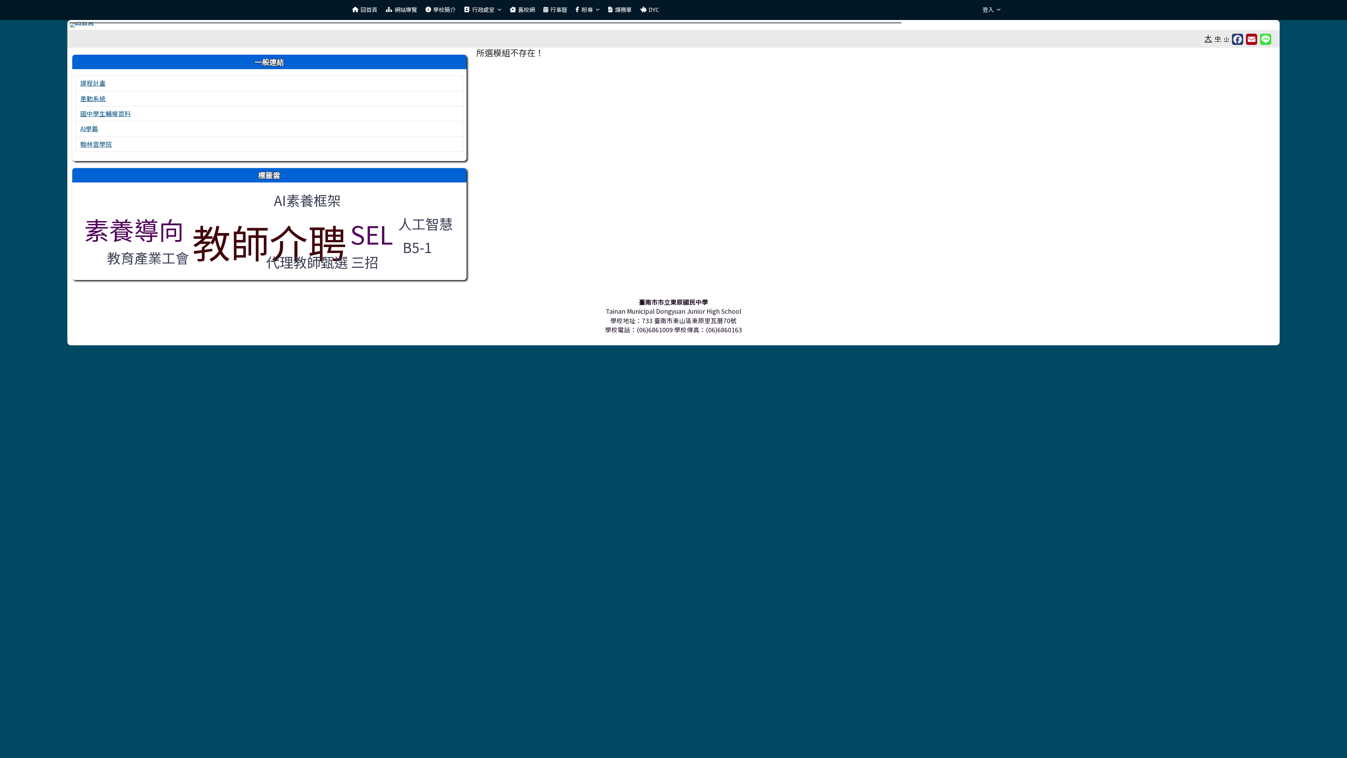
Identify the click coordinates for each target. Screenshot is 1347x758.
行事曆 (558, 9)
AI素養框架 (307, 200)
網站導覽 (406, 9)
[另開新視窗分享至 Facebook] (1237, 39)
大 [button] (1208, 38)
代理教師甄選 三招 (322, 262)
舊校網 (526, 9)
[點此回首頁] (673, 25)
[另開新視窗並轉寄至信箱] (1251, 39)
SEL (371, 234)
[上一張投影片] (86, 26)
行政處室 (483, 9)
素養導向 (134, 229)
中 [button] (1218, 38)
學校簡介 (444, 9)
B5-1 (417, 247)
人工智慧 (425, 223)
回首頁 (369, 9)
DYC (654, 9)
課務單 (623, 9)
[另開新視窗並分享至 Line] (1265, 39)
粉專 (587, 9)
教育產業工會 (148, 257)
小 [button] (1226, 38)
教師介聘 (269, 241)
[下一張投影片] (1260, 26)
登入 (988, 9)
